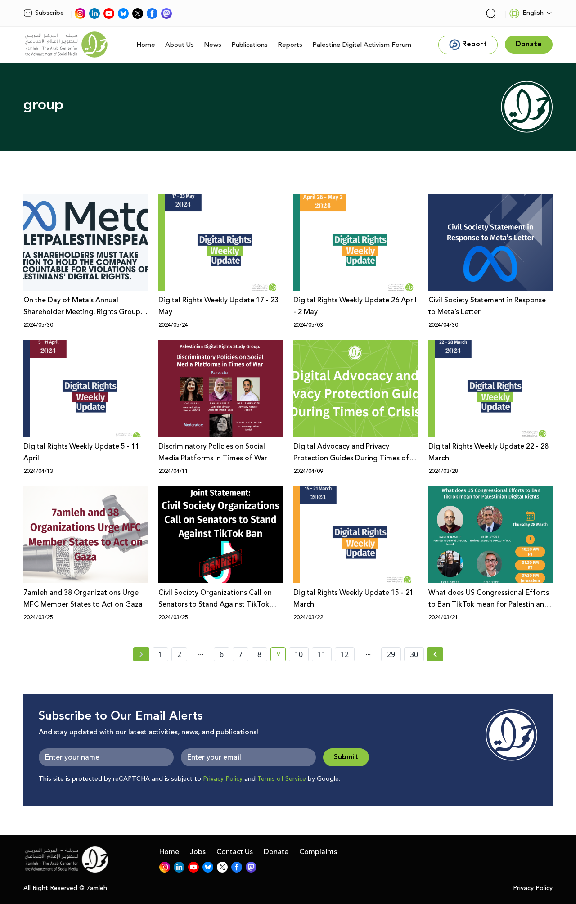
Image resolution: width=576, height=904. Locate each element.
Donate (276, 851)
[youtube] (109, 13)
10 (299, 654)
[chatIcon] (166, 13)
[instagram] (80, 13)
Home (145, 45)
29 (391, 654)
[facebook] (152, 13)
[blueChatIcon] (123, 13)
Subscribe (49, 13)
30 (414, 654)
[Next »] (435, 654)
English (533, 13)
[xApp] (137, 13)
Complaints (318, 851)
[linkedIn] (94, 13)
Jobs (198, 851)
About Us (179, 45)
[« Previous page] (141, 654)
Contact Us (234, 851)
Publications (249, 45)
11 (322, 654)
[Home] (66, 44)
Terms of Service (281, 779)
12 (345, 654)
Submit (346, 757)
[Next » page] (435, 654)
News (212, 45)
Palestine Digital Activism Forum (361, 45)
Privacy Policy (223, 779)
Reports (290, 45)
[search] (491, 13)
